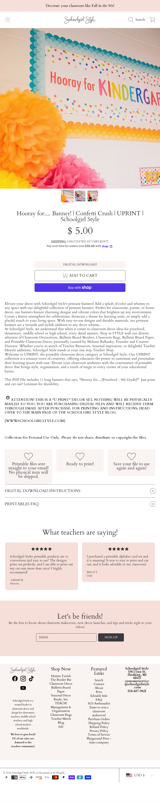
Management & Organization (61, 709)
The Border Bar (61, 680)
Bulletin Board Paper (61, 690)
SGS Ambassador (99, 704)
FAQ (99, 700)
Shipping (58, 241)
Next (156, 108)
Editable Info (99, 696)
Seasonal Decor (61, 696)
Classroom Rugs (61, 715)
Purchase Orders (99, 719)
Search (99, 680)
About (99, 688)
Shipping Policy (99, 723)
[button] (7, 19)
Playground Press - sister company (99, 741)
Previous (4, 108)
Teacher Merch (61, 719)
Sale (61, 727)
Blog (61, 723)
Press (99, 692)
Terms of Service (99, 735)
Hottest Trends (61, 676)
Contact (99, 684)
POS (32, 773)
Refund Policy (99, 727)
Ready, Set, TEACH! (61, 701)
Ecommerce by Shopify (52, 773)
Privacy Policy (99, 731)
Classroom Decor (61, 684)
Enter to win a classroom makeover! (99, 711)
